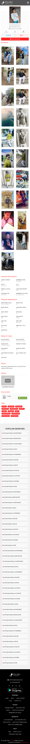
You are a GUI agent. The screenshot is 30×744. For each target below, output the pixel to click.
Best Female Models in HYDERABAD (11, 454)
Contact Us (17, 700)
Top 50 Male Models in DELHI (9, 625)
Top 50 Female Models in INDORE (10, 577)
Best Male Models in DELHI (9, 507)
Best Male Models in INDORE (9, 518)
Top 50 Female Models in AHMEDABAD (12, 550)
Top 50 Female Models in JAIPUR (10, 582)
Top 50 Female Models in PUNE (10, 604)
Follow (9, 35)
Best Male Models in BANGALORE (11, 497)
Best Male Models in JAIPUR (9, 524)
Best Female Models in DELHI (9, 449)
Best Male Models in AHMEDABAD (11, 491)
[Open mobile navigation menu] (28, 2)
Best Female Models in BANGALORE (11, 438)
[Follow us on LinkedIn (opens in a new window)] (19, 685)
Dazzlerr (12, 740)
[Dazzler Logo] (7, 2)
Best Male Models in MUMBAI (10, 540)
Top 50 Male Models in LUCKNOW (11, 652)
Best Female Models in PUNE (9, 486)
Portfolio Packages (18, 710)
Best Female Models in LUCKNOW (11, 475)
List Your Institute (20, 719)
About (12, 698)
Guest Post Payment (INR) (15, 724)
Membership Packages (15, 712)
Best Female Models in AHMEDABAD (11, 433)
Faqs (9, 731)
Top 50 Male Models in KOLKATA (10, 646)
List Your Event (8, 719)
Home (7, 698)
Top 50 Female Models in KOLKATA (11, 588)
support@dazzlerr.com (15, 679)
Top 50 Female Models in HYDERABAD (12, 572)
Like (22, 35)
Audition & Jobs (20, 707)
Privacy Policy (17, 731)
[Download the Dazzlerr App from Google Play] (15, 690)
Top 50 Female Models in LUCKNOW (11, 593)
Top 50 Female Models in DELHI (10, 566)
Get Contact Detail (15, 39)
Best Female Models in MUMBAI (10, 481)
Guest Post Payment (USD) (19, 722)
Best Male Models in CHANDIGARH (11, 502)
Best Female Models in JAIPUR (10, 465)
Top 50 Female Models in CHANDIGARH (12, 561)
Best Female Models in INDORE (10, 459)
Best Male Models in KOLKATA (10, 529)
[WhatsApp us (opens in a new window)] (16, 685)
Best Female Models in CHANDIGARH (12, 443)
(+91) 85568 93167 (15, 682)
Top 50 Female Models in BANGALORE (12, 556)
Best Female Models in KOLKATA (10, 470)
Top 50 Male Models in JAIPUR (10, 641)
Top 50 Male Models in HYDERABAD (11, 630)
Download (23, 398)
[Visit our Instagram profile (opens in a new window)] (12, 685)
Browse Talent (9, 707)
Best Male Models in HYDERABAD (11, 513)
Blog (10, 700)
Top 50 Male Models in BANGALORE (11, 614)
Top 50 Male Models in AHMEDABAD (12, 609)
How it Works (21, 698)
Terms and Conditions (15, 734)
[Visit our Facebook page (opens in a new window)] (9, 685)
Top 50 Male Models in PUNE (9, 662)
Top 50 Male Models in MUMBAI (10, 657)
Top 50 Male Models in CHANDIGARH (12, 620)
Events (8, 710)
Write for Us (6, 722)
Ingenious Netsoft (24, 742)
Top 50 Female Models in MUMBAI (11, 598)
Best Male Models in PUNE (9, 545)
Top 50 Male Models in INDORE (10, 636)
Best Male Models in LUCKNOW (10, 534)
